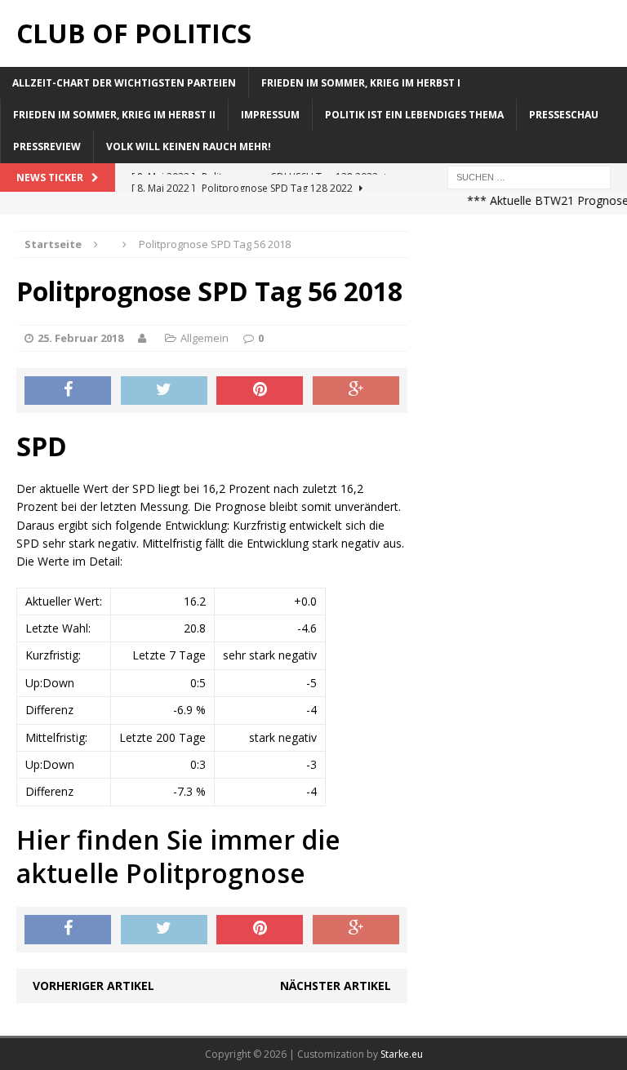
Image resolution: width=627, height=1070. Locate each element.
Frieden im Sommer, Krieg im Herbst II (114, 115)
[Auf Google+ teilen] (356, 391)
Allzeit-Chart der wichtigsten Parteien (124, 83)
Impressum (270, 115)
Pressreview (47, 146)
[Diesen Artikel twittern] (164, 391)
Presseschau (563, 115)
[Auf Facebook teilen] (67, 391)
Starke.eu (401, 1054)
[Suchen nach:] (529, 176)
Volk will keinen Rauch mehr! (188, 146)
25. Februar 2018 (80, 338)
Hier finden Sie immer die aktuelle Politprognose (178, 856)
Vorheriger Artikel (93, 985)
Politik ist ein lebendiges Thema (414, 115)
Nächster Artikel (335, 985)
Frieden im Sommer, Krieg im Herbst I (360, 83)
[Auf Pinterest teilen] (259, 391)
